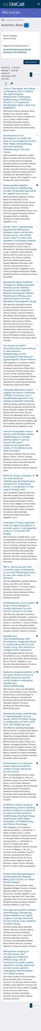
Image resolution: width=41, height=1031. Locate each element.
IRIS (3, 20)
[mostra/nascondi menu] (39, 4)
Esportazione (31, 62)
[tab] (6, 83)
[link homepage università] (13, 4)
